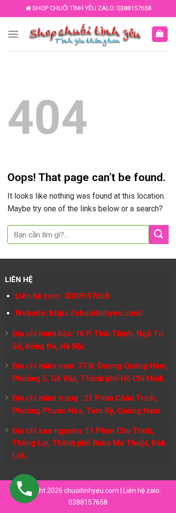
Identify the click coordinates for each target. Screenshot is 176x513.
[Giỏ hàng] (160, 34)
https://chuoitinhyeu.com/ (96, 313)
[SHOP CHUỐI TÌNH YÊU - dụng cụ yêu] (85, 34)
